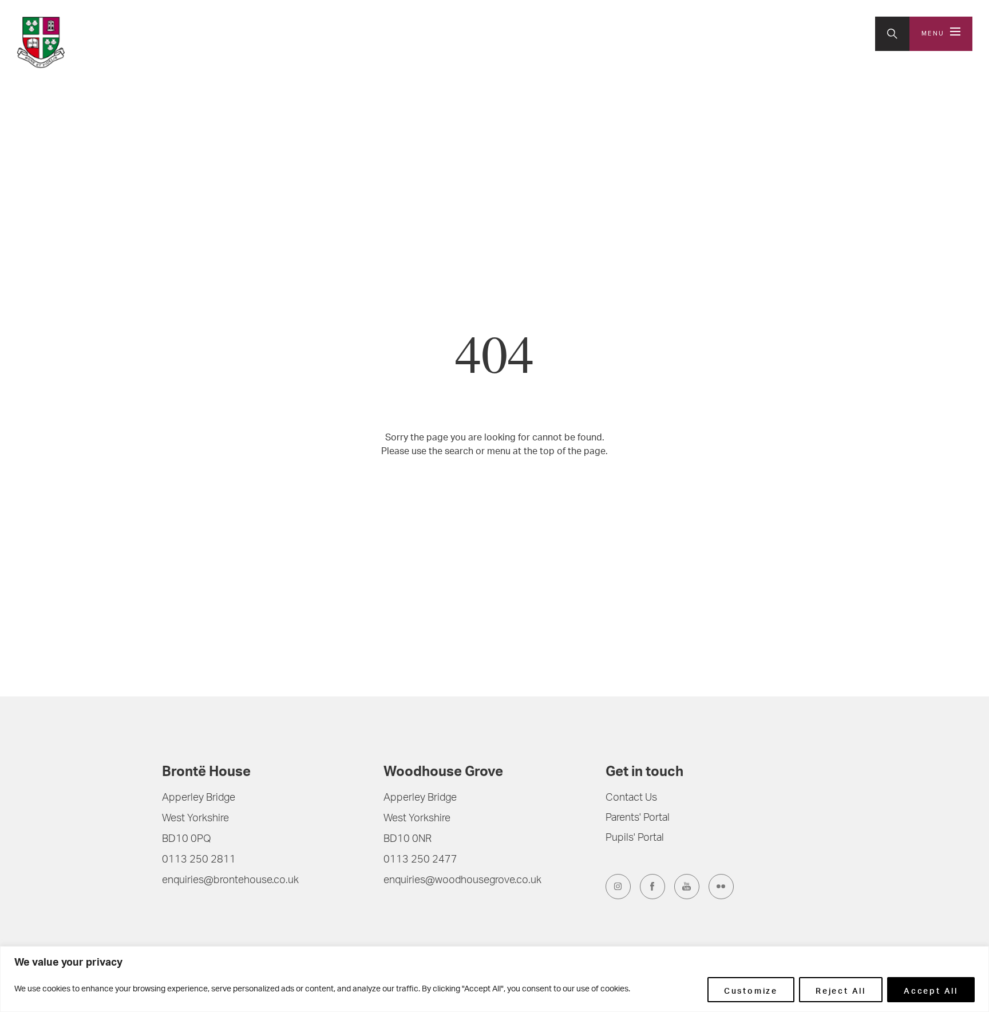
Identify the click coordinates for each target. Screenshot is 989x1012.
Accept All (931, 990)
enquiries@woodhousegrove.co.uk (462, 881)
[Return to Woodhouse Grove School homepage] (92, 42)
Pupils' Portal (635, 838)
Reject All (841, 990)
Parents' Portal (638, 818)
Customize (751, 990)
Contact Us (631, 798)
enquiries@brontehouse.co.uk (230, 881)
